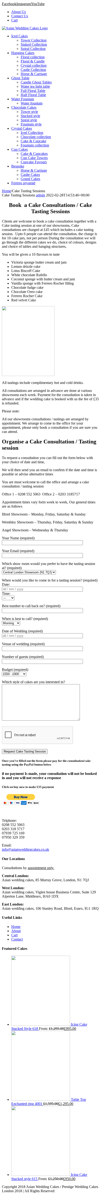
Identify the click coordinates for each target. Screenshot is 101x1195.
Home (15, 927)
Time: (6, 594)
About (16, 931)
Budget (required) (15, 670)
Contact (17, 939)
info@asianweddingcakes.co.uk (25, 849)
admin (40, 195)
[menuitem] (55, 12)
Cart (14, 935)
